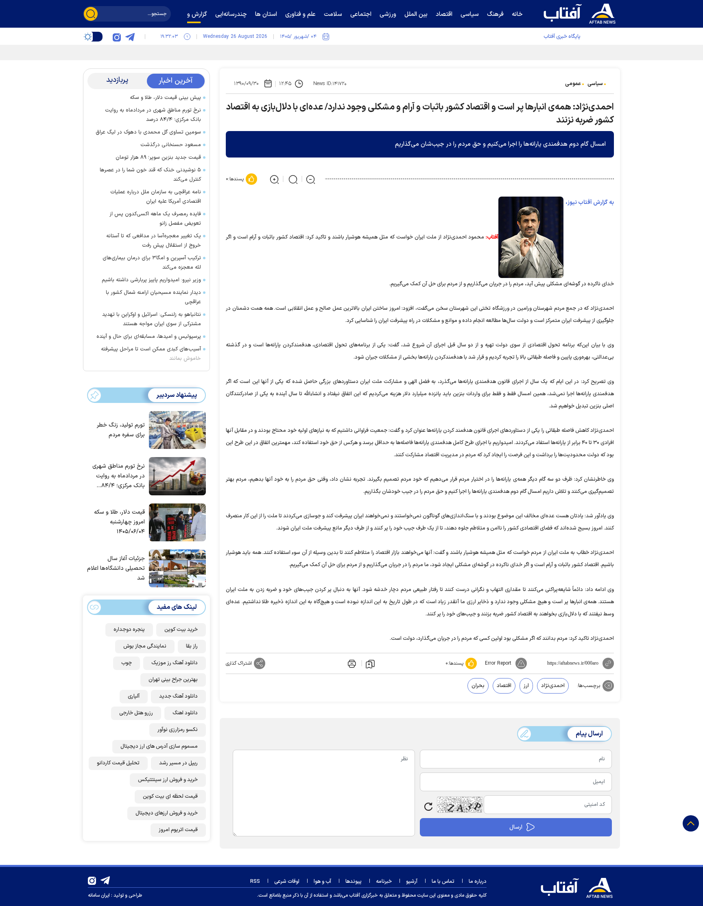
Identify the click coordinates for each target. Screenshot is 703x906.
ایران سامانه (99, 895)
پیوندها (353, 882)
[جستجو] (91, 14)
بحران (478, 686)
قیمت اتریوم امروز (178, 830)
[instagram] (117, 37)
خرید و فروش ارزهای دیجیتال (166, 813)
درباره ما (478, 882)
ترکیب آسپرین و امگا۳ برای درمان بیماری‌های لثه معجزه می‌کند (152, 262)
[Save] (370, 663)
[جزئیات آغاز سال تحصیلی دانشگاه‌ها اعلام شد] (175, 567)
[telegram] (130, 36)
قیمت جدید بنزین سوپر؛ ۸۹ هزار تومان (158, 157)
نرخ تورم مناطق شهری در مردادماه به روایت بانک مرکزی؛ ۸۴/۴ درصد (153, 115)
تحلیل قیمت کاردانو (118, 763)
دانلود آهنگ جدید (178, 696)
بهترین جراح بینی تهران (173, 680)
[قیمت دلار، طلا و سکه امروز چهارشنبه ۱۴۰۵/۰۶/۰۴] (175, 521)
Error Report (498, 663)
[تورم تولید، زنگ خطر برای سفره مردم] (175, 429)
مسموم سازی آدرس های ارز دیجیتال (159, 746)
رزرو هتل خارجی (136, 713)
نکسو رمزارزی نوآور (177, 730)
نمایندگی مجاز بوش (144, 646)
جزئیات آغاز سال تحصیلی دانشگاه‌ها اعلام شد (116, 568)
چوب (126, 663)
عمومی (573, 84)
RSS (255, 882)
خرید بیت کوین (181, 630)
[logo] (581, 12)
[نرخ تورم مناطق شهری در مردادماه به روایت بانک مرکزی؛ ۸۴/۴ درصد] (175, 475)
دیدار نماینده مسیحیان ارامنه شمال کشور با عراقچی (153, 297)
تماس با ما (443, 882)
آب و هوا (322, 882)
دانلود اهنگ (185, 713)
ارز (526, 686)
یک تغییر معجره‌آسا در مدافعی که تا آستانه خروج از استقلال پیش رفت (153, 240)
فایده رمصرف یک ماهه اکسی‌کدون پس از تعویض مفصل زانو (155, 219)
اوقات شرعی (286, 882)
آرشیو (411, 882)
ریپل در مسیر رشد (178, 763)
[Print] (351, 663)
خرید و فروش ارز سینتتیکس (168, 780)
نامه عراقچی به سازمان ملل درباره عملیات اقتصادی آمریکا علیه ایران (155, 197)
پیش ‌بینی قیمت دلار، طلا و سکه (165, 98)
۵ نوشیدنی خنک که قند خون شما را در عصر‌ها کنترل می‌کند (150, 175)
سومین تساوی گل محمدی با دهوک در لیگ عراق (148, 132)
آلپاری (134, 696)
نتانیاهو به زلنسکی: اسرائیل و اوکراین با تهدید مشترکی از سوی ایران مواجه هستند (151, 319)
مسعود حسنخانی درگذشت (170, 145)
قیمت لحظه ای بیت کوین (170, 796)
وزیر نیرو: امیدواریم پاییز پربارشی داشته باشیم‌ (151, 280)
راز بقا (192, 646)
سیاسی (595, 84)
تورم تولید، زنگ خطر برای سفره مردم (121, 430)
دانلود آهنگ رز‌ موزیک (174, 663)
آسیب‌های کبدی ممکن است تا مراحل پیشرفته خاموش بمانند (151, 354)
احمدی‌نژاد (553, 686)
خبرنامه (384, 882)
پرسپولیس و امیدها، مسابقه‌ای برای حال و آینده (148, 337)
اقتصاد (504, 686)
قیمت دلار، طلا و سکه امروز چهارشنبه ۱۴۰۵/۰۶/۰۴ (119, 522)
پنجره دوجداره (129, 630)
